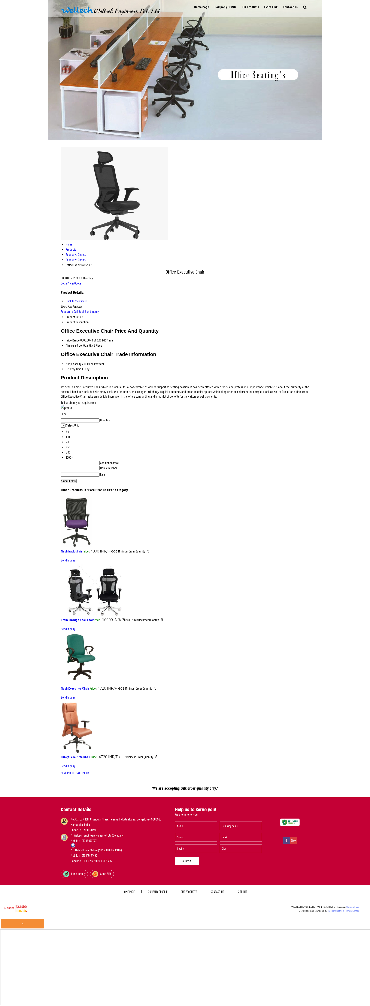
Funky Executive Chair (75, 757)
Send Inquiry (92, 311)
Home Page (201, 7)
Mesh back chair (71, 551)
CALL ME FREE (83, 773)
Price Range (73, 340)
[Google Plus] (293, 843)
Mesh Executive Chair (75, 688)
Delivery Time (73, 369)
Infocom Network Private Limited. (344, 911)
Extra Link (271, 7)
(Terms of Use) (353, 907)
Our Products (250, 7)
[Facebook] (286, 843)
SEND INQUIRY (68, 773)
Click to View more (76, 301)
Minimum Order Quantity (79, 345)
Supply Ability (73, 364)
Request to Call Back (72, 311)
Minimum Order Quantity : (133, 551)
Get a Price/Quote (71, 283)
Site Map (242, 892)
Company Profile (226, 7)
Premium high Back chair (77, 620)
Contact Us (290, 7)
